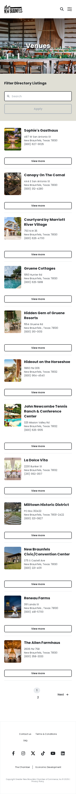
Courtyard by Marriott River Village (44, 222)
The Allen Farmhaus (42, 642)
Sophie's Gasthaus (41, 130)
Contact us (25, 734)
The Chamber (22, 767)
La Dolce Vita (36, 460)
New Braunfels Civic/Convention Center (47, 552)
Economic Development (48, 767)
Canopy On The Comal (44, 175)
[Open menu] (69, 9)
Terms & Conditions (46, 734)
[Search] (61, 9)
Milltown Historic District (46, 504)
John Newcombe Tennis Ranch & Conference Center (45, 411)
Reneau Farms (37, 598)
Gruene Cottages (39, 268)
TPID (25, 740)
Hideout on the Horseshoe (47, 361)
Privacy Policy (38, 781)
